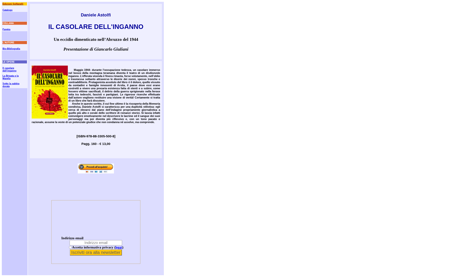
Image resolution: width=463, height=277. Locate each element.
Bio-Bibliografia (11, 48)
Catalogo (7, 10)
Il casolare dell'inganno (9, 69)
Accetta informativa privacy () (97, 247)
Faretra (6, 29)
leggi (118, 247)
